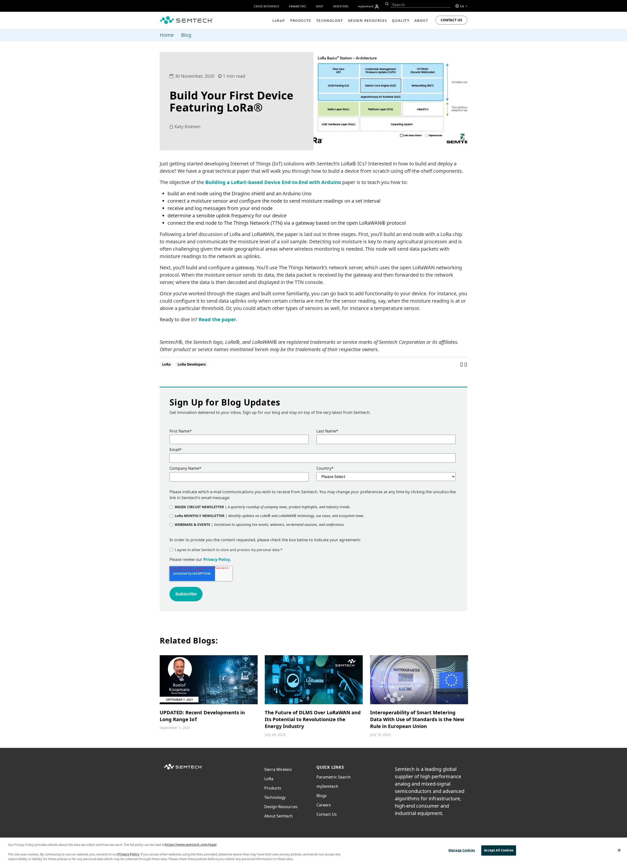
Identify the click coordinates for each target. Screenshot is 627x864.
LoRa (166, 364)
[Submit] (386, 3)
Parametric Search (333, 777)
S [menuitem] (366, 6)
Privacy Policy (216, 559)
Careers (323, 805)
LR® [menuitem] (278, 20)
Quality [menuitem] (401, 20)
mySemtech (327, 786)
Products (272, 788)
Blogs (321, 795)
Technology (275, 797)
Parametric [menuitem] (297, 6)
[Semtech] (183, 769)
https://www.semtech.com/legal (191, 844)
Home (167, 35)
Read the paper (217, 319)
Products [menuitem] (300, 20)
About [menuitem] (421, 20)
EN (462, 6)
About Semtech (278, 816)
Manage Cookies (461, 850)
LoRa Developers (192, 364)
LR (268, 778)
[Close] (619, 850)
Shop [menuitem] (319, 6)
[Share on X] (465, 364)
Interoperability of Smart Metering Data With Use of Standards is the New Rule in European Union (417, 719)
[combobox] (420, 5)
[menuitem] (377, 6)
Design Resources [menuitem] (367, 20)
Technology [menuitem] (329, 20)
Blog (186, 35)
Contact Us (451, 20)
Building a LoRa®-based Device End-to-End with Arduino (273, 182)
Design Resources (281, 806)
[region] (313, 851)
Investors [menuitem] (340, 6)
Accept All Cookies (498, 850)
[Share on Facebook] (462, 364)
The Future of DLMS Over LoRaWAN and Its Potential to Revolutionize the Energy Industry (313, 719)
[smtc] (186, 20)
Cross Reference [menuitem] (266, 6)
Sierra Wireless (278, 769)
